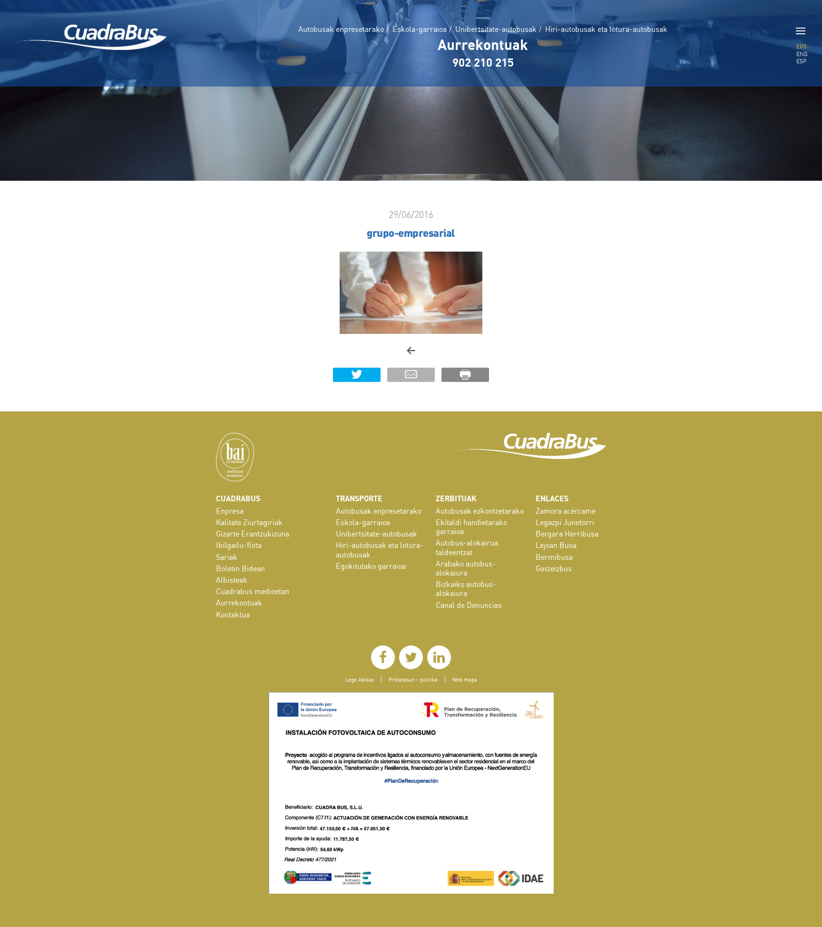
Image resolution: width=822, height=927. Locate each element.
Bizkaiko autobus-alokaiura (466, 588)
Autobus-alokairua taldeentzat (467, 547)
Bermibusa (554, 557)
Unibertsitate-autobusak (496, 29)
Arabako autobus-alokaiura (466, 568)
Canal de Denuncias (469, 605)
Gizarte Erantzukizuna (252, 533)
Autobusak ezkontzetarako (480, 511)
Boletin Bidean (240, 568)
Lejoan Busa (556, 545)
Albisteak (231, 580)
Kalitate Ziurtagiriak (249, 522)
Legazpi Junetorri (565, 522)
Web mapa (464, 679)
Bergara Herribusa (567, 533)
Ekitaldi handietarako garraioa (471, 526)
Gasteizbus (554, 568)
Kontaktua (233, 614)
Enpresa (230, 511)
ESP (801, 61)
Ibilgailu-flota (239, 545)
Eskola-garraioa (419, 29)
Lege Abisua (359, 679)
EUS (801, 46)
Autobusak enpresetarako (341, 29)
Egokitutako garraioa (371, 566)
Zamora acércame (566, 511)
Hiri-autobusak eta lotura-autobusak (606, 29)
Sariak (226, 557)
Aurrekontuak (483, 44)
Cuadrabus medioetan (252, 591)
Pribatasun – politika (413, 679)
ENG (802, 54)
